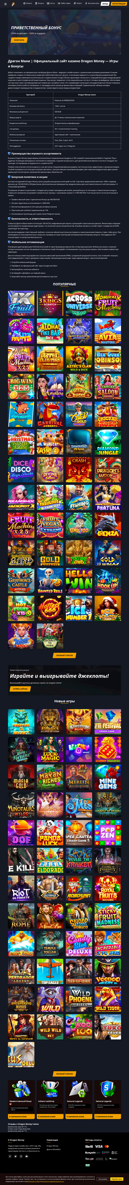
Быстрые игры (93, 3)
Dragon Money (52, 1146)
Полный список (64, 655)
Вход (105, 4)
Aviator (79, 3)
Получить (19, 40)
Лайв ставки (65, 3)
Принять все (117, 1179)
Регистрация (119, 4)
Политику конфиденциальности (52, 1181)
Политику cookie (34, 1181)
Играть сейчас (20, 689)
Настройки (102, 1179)
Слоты (52, 3)
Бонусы (41, 3)
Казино (29, 3)
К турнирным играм (18, 1116)
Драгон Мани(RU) (53, 1149)
